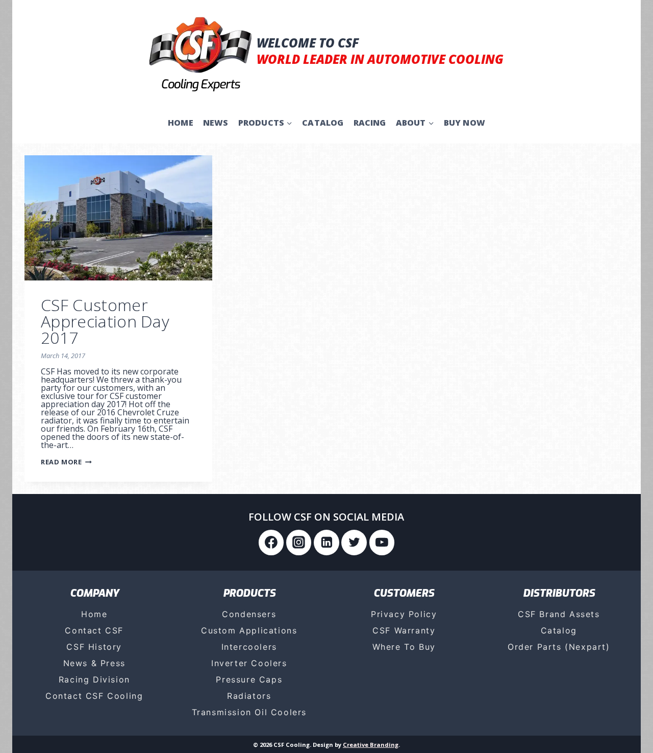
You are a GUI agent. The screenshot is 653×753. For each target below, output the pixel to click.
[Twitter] (354, 542)
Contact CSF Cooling (94, 696)
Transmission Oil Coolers (249, 712)
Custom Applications (249, 630)
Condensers (249, 614)
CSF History (94, 647)
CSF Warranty (403, 630)
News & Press (94, 663)
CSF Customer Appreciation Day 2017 (105, 321)
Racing (370, 122)
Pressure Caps (249, 679)
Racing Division (94, 679)
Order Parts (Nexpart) (559, 647)
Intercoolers (249, 647)
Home (180, 122)
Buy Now (464, 122)
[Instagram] (299, 542)
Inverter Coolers (249, 663)
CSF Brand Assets (559, 614)
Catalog (322, 122)
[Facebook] (271, 542)
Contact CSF (94, 630)
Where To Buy (404, 647)
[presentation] (118, 217)
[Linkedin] (326, 542)
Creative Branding (370, 744)
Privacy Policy (404, 614)
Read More (66, 461)
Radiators (249, 696)
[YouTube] (382, 542)
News (216, 122)
